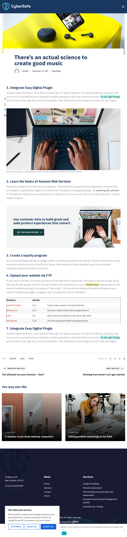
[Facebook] (7, 99)
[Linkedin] (7, 115)
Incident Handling (91, 484)
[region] (32, 519)
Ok (64, 533)
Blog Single (56, 71)
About (46, 496)
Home (46, 484)
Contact (47, 492)
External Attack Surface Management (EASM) (100, 501)
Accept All (48, 527)
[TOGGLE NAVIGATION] (104, 6)
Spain (22, 358)
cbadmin (25, 71)
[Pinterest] (7, 110)
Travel (31, 358)
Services (47, 488)
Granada (13, 358)
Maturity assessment (92, 488)
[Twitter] (7, 104)
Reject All (32, 527)
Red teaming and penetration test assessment (98, 493)
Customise (16, 527)
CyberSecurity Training (93, 506)
